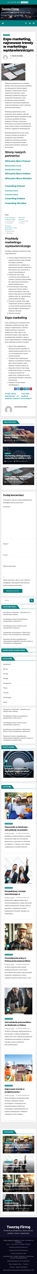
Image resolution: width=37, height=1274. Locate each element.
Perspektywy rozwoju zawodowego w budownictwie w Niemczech (18, 894)
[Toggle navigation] (34, 23)
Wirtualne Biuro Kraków (13, 169)
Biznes (5, 669)
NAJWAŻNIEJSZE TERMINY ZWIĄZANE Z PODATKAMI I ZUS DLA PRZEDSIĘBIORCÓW (18, 1257)
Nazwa (6, 544)
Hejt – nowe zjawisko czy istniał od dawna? (17, 769)
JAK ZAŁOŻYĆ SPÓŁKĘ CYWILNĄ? (20, 1244)
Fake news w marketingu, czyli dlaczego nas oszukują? (18, 478)
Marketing (6, 35)
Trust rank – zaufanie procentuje (26, 396)
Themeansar (18, 1242)
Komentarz (7, 507)
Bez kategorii (8, 823)
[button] (26, 23)
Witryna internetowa (9, 566)
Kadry (5, 702)
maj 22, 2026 (10, 833)
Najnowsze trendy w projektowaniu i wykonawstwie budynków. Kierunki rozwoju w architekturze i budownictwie (18, 641)
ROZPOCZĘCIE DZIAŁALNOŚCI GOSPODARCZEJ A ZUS (18, 1270)
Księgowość (7, 683)
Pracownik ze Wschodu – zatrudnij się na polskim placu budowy (17, 830)
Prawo (5, 688)
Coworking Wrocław (15, 203)
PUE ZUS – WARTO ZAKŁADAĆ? (18, 1267)
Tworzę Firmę (10, 9)
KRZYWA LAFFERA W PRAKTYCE (18, 1247)
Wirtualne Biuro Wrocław (18, 178)
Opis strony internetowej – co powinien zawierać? (13, 396)
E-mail (5, 555)
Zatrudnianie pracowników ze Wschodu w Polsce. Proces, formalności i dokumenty (18, 1206)
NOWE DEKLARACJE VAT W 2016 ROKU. (18, 1261)
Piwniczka (25, 1264)
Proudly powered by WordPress (11, 1240)
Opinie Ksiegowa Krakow (15, 1264)
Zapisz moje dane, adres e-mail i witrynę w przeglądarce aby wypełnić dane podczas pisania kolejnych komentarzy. (16, 582)
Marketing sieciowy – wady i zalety (15, 436)
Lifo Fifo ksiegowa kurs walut (18, 1253)
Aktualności (7, 664)
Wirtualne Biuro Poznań (17, 161)
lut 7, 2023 (9, 774)
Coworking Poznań (15, 186)
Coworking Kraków (15, 198)
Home (8, 1244)
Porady (5, 674)
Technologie (7, 697)
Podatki (5, 678)
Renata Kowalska (17, 56)
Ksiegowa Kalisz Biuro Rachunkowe (18, 1250)
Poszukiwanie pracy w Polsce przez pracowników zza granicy (17, 961)
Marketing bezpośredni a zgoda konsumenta (11, 227)
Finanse (6, 692)
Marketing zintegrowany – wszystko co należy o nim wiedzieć (18, 458)
